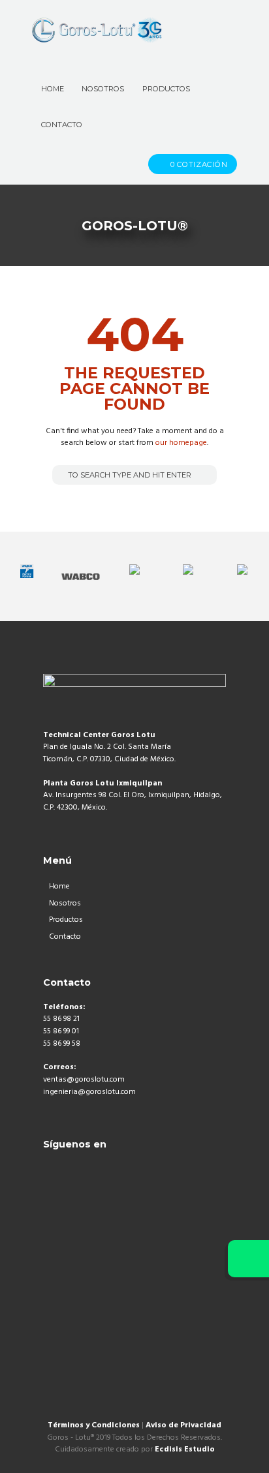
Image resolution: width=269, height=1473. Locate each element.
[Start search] (61, 474)
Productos (66, 919)
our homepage (181, 442)
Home (59, 886)
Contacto (65, 936)
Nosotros (65, 903)
